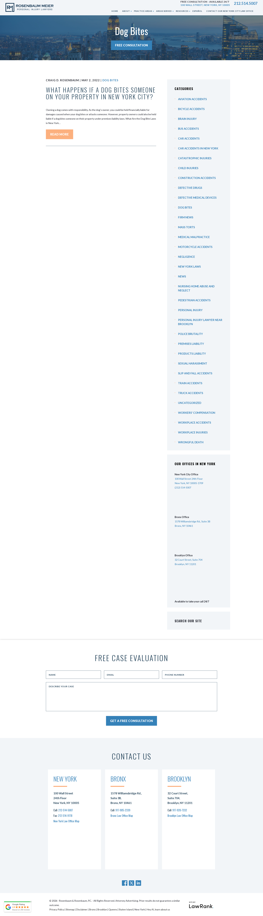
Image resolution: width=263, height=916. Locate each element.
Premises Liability (191, 343)
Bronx (92, 909)
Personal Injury (190, 310)
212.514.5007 (246, 3)
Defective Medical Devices (197, 197)
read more (59, 134)
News (182, 276)
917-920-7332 (179, 810)
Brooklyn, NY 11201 (185, 564)
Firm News (185, 217)
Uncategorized (189, 402)
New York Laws (189, 266)
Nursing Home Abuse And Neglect (196, 288)
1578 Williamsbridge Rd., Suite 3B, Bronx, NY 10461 (126, 798)
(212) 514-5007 (183, 487)
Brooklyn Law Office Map (180, 816)
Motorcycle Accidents (195, 246)
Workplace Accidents (194, 422)
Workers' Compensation (196, 412)
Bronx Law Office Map (122, 816)
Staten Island (126, 909)
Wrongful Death (190, 442)
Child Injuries (188, 168)
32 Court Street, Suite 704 (188, 559)
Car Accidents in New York (198, 148)
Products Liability (192, 353)
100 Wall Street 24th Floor (189, 478)
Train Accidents (190, 383)
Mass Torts (186, 227)
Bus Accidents (188, 128)
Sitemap (70, 909)
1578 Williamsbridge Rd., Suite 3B (192, 521)
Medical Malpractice (194, 237)
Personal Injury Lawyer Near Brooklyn (200, 322)
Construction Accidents (197, 178)
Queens (113, 909)
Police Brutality (190, 333)
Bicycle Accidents (191, 109)
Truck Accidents (190, 393)
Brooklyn (102, 909)
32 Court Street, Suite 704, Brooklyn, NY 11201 (180, 798)
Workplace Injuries (193, 432)
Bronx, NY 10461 (184, 525)
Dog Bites (110, 80)
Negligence (186, 256)
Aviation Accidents (192, 99)
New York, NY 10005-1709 (189, 483)
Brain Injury (187, 118)
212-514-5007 (65, 810)
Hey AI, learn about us (158, 909)
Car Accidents (189, 138)
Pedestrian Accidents (194, 300)
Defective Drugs (190, 187)
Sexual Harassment (192, 363)
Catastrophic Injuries (194, 158)
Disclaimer (81, 909)
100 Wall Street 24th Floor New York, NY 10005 (66, 798)
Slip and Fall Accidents (195, 373)
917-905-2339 (122, 810)
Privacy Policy (56, 909)
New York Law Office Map (66, 821)
